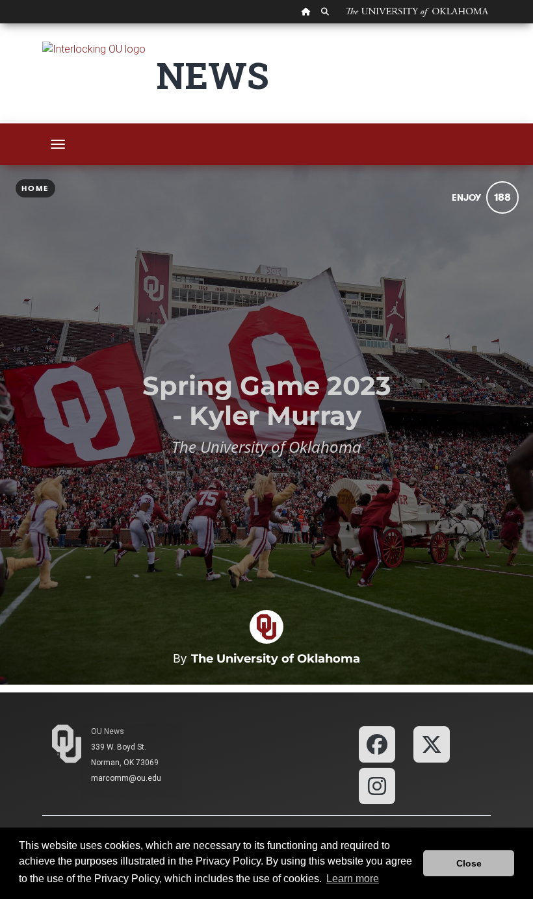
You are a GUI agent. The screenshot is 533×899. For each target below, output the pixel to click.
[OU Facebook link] (377, 743)
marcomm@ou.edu (126, 778)
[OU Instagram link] (377, 785)
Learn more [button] (352, 878)
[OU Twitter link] (432, 743)
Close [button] (469, 863)
